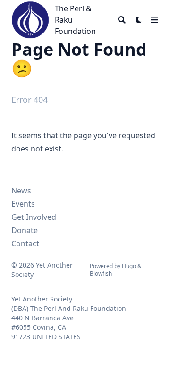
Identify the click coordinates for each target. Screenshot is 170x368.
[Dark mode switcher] (139, 20)
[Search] (122, 20)
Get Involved (33, 217)
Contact (25, 243)
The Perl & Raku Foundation (75, 19)
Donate (24, 230)
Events (23, 204)
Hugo (129, 266)
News (21, 190)
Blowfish (101, 273)
